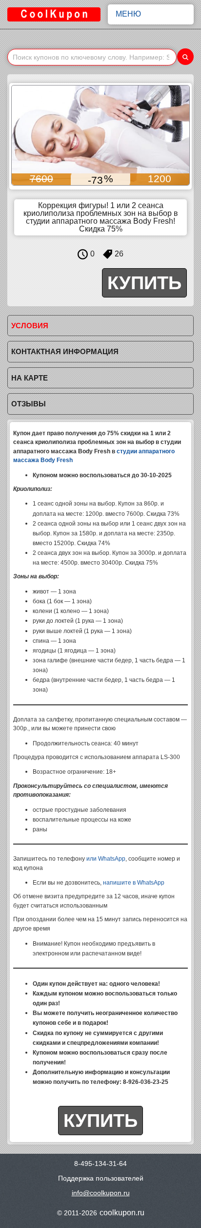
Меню (128, 14)
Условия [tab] (29, 325)
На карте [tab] (29, 378)
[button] (20, 135)
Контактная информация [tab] (65, 351)
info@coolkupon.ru (101, 1193)
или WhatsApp (105, 858)
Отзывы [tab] (28, 404)
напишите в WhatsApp (133, 882)
